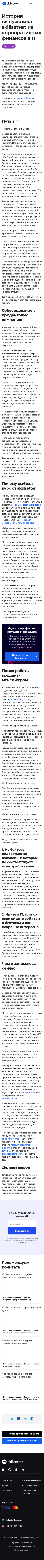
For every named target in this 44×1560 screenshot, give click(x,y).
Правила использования (22, 1543)
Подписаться (22, 1231)
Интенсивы (7, 1490)
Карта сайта (7, 1502)
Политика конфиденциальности (22, 1546)
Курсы (5, 1485)
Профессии (7, 1480)
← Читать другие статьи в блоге (22, 1434)
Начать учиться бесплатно (20, 656)
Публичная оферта (22, 1550)
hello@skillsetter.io (14, 1520)
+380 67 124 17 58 (14, 1526)
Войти (33, 3)
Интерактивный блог (31, 1480)
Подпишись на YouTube (29, 1491)
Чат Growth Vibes (30, 1485)
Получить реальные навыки (22, 1440)
